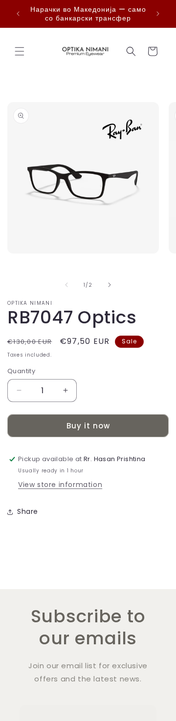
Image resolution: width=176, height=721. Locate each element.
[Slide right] (109, 285)
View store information (60, 484)
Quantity (21, 371)
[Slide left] (66, 285)
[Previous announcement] (18, 13)
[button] (19, 51)
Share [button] (27, 511)
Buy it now (88, 426)
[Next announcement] (158, 13)
